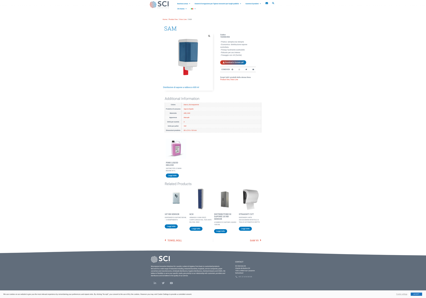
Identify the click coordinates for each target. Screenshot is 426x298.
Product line (173, 19)
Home (165, 19)
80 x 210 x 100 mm (190, 130)
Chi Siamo (180, 9)
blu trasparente (194, 105)
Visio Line (183, 19)
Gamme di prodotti (252, 4)
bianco (186, 105)
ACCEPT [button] (416, 294)
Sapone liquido (189, 109)
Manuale (186, 117)
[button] (273, 3)
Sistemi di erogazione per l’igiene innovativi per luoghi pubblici (217, 4)
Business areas (182, 4)
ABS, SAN (187, 113)
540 (185, 126)
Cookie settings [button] (401, 294)
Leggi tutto (172, 175)
